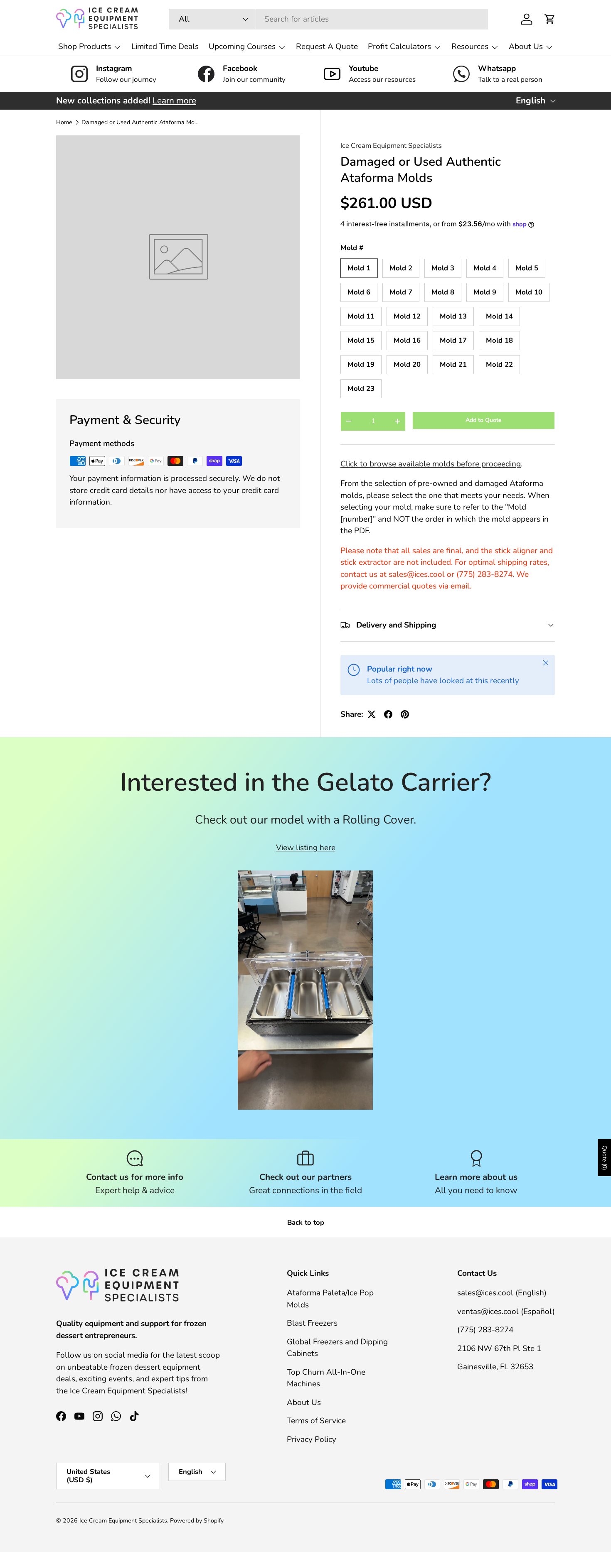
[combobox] (328, 19)
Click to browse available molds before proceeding (430, 463)
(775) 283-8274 (485, 1329)
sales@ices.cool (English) (502, 1292)
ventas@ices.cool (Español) (506, 1311)
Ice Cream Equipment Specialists (391, 145)
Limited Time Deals (165, 46)
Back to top (305, 1222)
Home (64, 122)
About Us (526, 46)
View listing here (305, 847)
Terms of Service (316, 1420)
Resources (469, 46)
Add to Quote (484, 420)
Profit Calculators (399, 46)
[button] (550, 19)
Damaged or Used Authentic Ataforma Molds (140, 122)
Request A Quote (327, 46)
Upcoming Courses (242, 46)
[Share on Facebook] (388, 714)
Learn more (174, 100)
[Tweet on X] (371, 714)
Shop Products (84, 46)
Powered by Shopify (197, 1521)
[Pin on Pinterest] (405, 714)
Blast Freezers (312, 1323)
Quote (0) (605, 1157)
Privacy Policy (311, 1439)
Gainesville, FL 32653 (495, 1366)
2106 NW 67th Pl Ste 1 (499, 1348)
